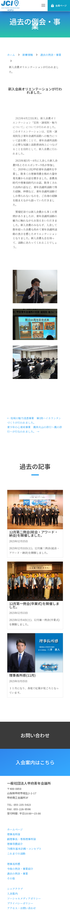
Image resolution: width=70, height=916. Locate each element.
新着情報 (27, 55)
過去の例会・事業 (35, 23)
